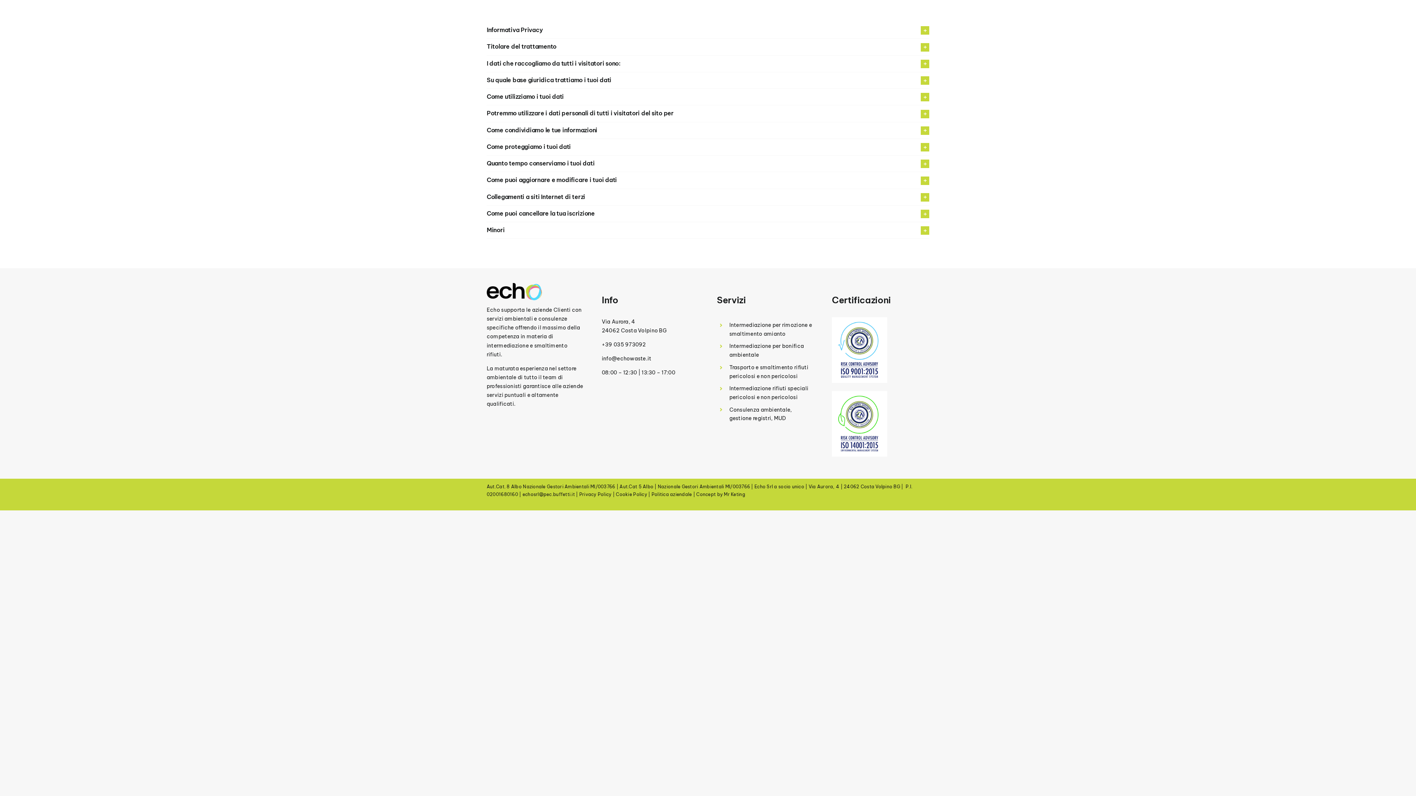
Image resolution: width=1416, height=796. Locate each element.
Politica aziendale (672, 494)
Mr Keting (734, 494)
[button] (708, 47)
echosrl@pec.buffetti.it (549, 494)
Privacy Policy (595, 494)
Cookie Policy (631, 494)
